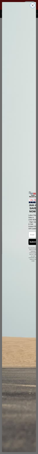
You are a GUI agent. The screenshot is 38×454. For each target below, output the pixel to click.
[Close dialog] (32, 5)
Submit (32, 242)
